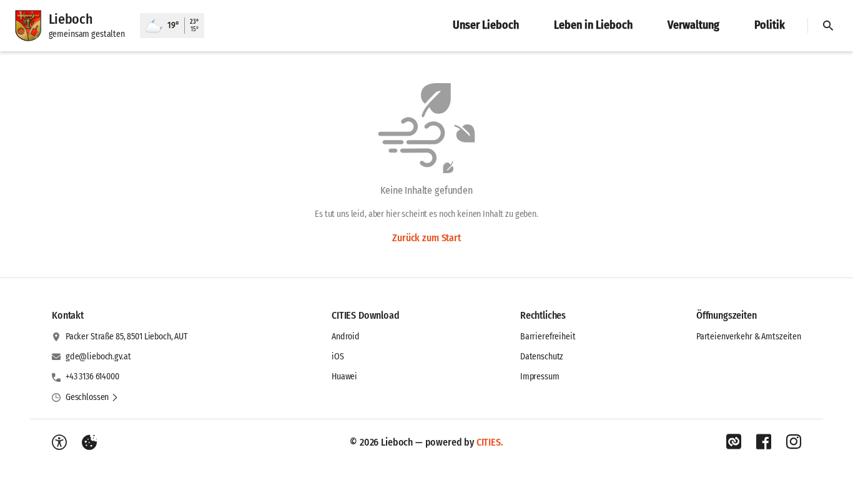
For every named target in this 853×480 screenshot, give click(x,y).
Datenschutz (541, 356)
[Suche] (828, 26)
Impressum (540, 376)
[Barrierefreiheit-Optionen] (59, 442)
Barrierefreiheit (548, 336)
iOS (338, 356)
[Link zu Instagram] (793, 441)
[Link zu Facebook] (763, 441)
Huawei (344, 376)
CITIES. (489, 442)
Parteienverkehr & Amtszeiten (748, 336)
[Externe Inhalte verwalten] (89, 442)
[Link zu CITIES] (733, 441)
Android (346, 336)
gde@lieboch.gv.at (98, 356)
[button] (92, 397)
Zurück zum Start (426, 238)
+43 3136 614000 (92, 376)
